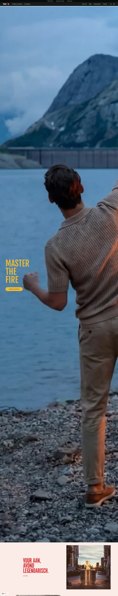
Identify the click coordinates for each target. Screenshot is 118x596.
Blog (90, 4)
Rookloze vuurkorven (17, 4)
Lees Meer (25, 575)
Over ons (84, 4)
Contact (105, 4)
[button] (4, 593)
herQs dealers (97, 4)
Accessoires (27, 4)
